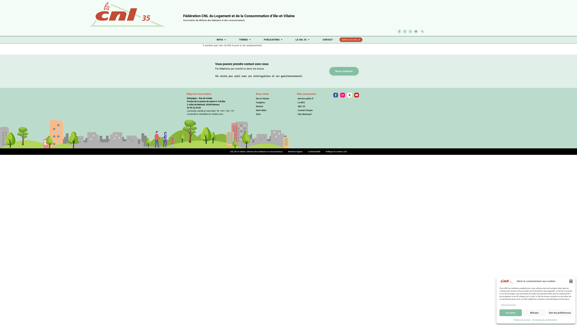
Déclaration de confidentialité (544, 320)
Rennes (259, 106)
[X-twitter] (410, 31)
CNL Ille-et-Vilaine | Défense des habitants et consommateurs (256, 151)
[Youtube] (416, 31)
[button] (570, 281)
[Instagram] (405, 31)
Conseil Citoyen (305, 110)
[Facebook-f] (399, 31)
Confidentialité (314, 151)
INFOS (220, 39)
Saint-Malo (261, 110)
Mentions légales (295, 151)
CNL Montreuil (304, 114)
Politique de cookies (522, 320)
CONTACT (328, 39)
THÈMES (243, 39)
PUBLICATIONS (271, 39)
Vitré (258, 114)
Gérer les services (508, 305)
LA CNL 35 (301, 39)
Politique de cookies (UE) (336, 151)
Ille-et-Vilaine (262, 98)
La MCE (301, 102)
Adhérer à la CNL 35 (351, 40)
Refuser (534, 312)
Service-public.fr (305, 98)
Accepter (510, 312)
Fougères (260, 102)
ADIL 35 (301, 106)
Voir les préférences (560, 312)
